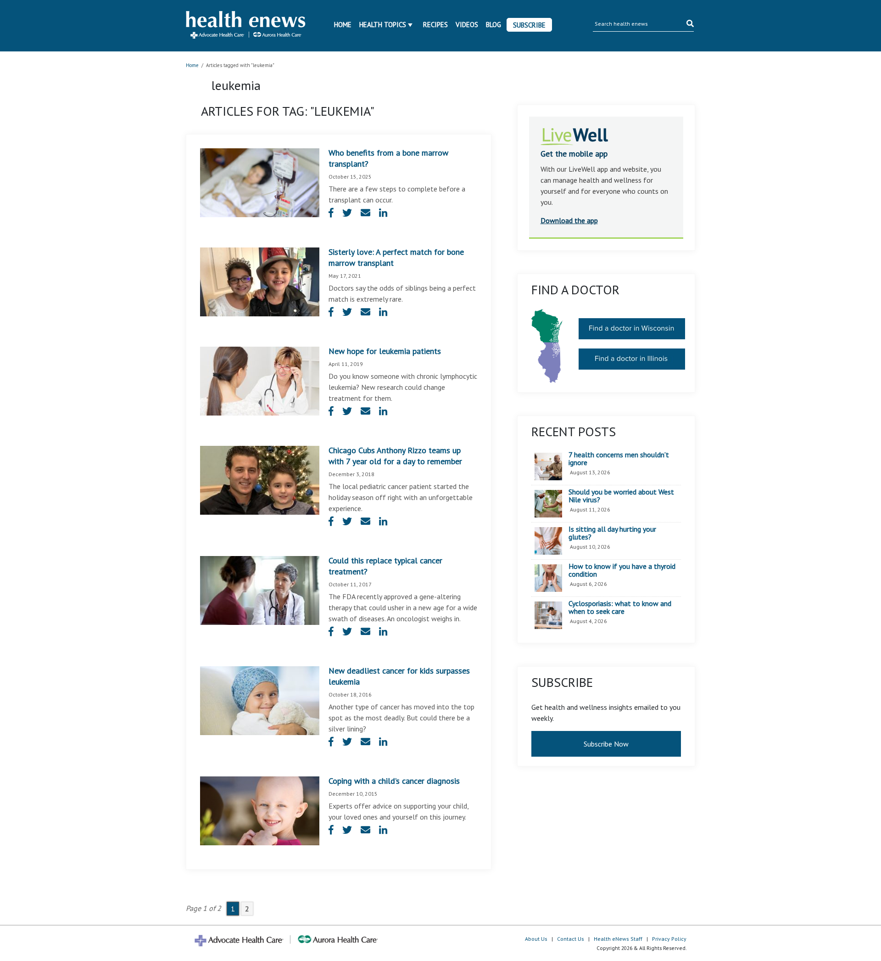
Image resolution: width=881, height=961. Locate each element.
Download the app (569, 220)
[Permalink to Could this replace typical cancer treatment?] (259, 589)
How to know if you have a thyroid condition (622, 570)
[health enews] (246, 25)
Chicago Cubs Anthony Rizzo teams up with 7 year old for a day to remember (395, 455)
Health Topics (382, 24)
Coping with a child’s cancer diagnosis (394, 781)
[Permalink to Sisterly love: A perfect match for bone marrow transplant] (259, 281)
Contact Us (570, 938)
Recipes (435, 24)
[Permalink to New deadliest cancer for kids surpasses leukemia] (259, 699)
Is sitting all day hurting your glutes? (612, 533)
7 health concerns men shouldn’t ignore (619, 459)
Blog (493, 24)
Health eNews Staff (618, 938)
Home (342, 24)
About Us (536, 938)
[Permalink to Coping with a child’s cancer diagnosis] (259, 810)
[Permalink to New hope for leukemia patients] (259, 380)
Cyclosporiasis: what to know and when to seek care (620, 608)
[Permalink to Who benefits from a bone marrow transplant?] (259, 181)
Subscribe (529, 25)
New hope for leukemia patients (385, 351)
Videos (467, 24)
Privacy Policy (669, 938)
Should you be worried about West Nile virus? (621, 496)
